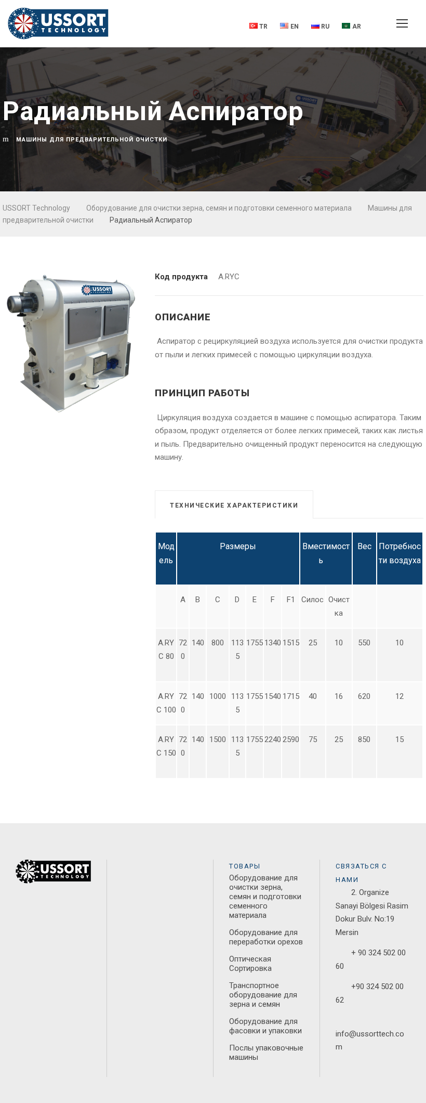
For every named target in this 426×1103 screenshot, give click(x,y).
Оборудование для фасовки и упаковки (265, 1026)
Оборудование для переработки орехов (266, 937)
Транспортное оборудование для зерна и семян (263, 995)
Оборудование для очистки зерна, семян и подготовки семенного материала (265, 896)
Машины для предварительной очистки (91, 139)
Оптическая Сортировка (250, 963)
